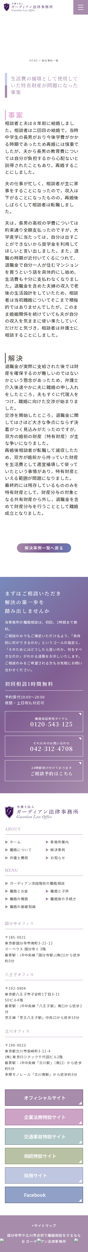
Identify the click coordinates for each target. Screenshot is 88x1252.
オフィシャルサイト (45, 1097)
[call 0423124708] (18, 1245)
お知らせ (57, 857)
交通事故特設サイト (45, 1136)
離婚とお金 (19, 891)
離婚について (21, 849)
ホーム (15, 841)
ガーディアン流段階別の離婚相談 (37, 883)
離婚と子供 (59, 891)
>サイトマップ (44, 1225)
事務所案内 (59, 841)
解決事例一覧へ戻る (44, 548)
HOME (33, 60)
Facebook (35, 1194)
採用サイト (35, 1175)
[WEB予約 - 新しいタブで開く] (55, 1245)
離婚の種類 (19, 898)
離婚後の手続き (63, 898)
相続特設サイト (40, 1156)
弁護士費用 (19, 857)
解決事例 (57, 849)
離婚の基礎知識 (23, 906)
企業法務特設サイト (45, 1117)
